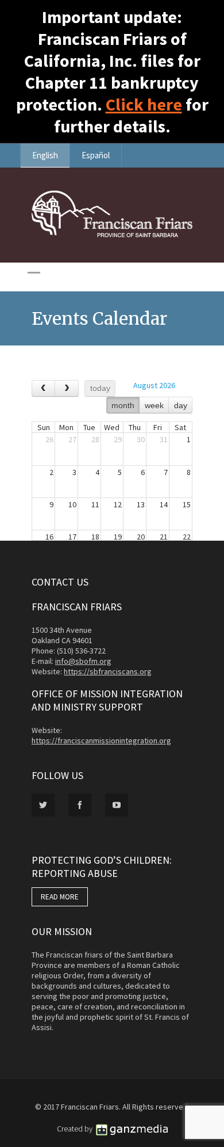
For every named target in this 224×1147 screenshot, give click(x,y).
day (180, 405)
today (100, 388)
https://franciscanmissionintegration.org (101, 740)
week (154, 405)
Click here (144, 104)
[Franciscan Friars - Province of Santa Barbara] (112, 234)
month (122, 405)
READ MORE (60, 897)
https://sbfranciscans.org (108, 671)
